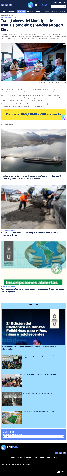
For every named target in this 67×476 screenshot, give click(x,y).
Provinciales (11, 11)
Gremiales (46, 11)
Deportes (62, 11)
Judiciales (38, 11)
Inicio (3, 11)
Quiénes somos (30, 460)
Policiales (30, 11)
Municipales (21, 11)
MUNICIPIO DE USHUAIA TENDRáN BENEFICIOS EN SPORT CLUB (53, 82)
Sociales (54, 11)
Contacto (38, 460)
